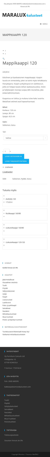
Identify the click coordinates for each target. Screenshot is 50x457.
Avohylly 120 (11, 199)
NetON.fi (35, 454)
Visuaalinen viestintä (10, 282)
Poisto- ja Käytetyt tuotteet (12, 320)
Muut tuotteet (8, 317)
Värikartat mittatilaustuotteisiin (14, 334)
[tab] (26, 167)
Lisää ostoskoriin (13, 156)
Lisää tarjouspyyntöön (16, 161)
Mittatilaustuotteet (9, 314)
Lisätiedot (9, 167)
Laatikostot (7, 302)
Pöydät (5, 288)
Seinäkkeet (6, 308)
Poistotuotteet (10, 422)
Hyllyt (5, 294)
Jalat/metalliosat (8, 279)
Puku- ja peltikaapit (9, 305)
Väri (4, 132)
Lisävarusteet (7, 300)
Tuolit (5, 285)
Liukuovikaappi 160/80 (15, 228)
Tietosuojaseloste (11, 435)
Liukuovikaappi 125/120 (15, 242)
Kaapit (5, 297)
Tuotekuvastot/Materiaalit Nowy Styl (16, 332)
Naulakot (6, 311)
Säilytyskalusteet (9, 291)
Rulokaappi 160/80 (13, 213)
